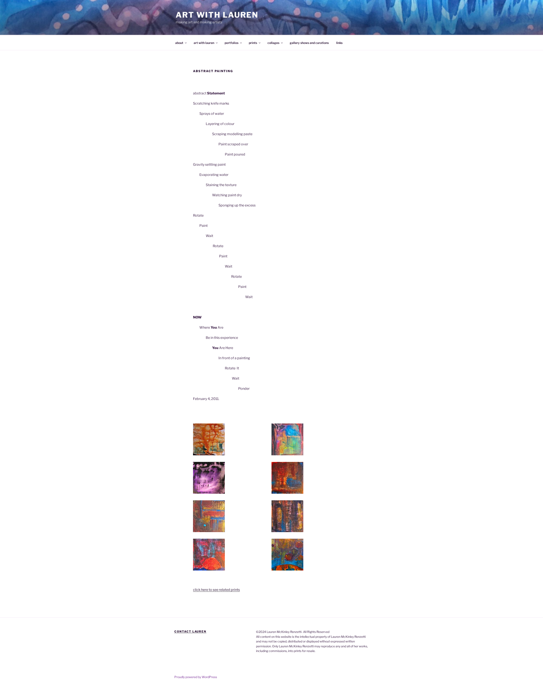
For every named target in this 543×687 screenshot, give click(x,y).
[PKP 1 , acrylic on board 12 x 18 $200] (287, 516)
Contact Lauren (190, 631)
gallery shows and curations (309, 43)
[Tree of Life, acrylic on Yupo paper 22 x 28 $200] (209, 439)
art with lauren (204, 43)
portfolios (231, 43)
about (179, 43)
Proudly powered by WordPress (195, 677)
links (339, 43)
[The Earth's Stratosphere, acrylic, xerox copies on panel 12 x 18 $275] (287, 555)
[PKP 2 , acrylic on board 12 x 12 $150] (287, 478)
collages (273, 43)
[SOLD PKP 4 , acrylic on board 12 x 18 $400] (209, 555)
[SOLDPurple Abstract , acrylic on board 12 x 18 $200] (209, 478)
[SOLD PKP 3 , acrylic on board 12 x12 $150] (209, 516)
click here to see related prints (216, 590)
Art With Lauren (217, 15)
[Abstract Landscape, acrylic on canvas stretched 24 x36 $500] (287, 439)
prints (253, 43)
